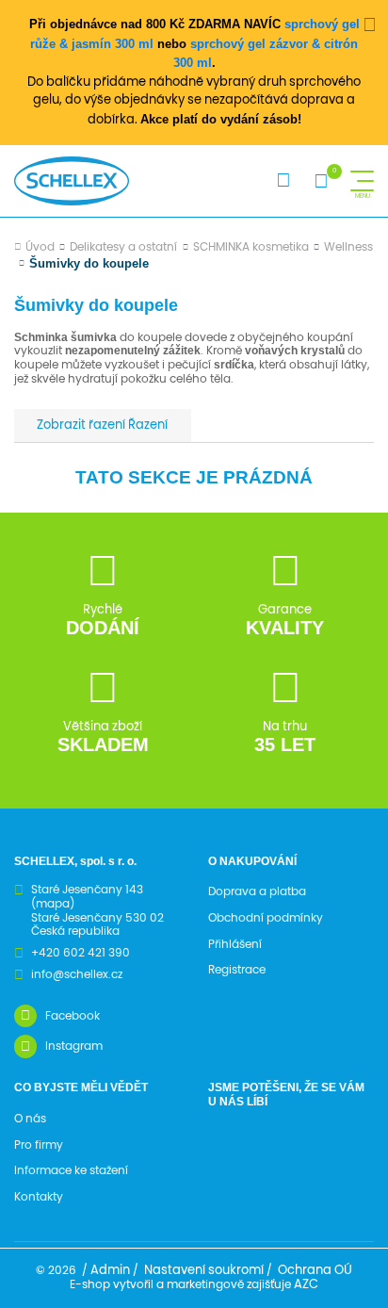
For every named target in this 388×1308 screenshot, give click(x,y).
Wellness (348, 247)
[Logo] (71, 180)
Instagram (74, 1046)
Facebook (72, 1016)
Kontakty (38, 1196)
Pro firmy (38, 1145)
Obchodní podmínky (265, 918)
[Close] (370, 25)
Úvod (40, 247)
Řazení (146, 425)
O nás (30, 1118)
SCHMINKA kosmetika (251, 247)
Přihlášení (235, 944)
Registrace (237, 969)
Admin (110, 1271)
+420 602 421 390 (80, 952)
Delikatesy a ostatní (123, 247)
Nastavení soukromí (204, 1271)
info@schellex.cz (76, 974)
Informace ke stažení (71, 1170)
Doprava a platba (257, 891)
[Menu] (362, 180)
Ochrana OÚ (315, 1271)
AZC (306, 1285)
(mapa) (52, 903)
